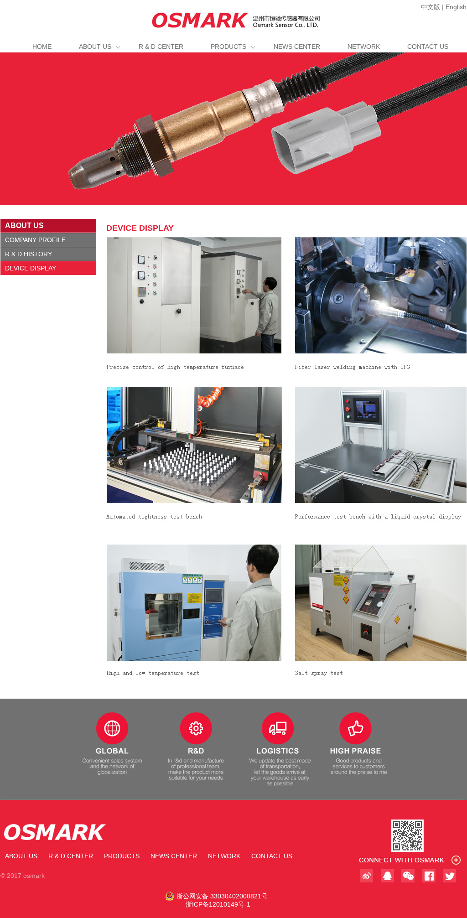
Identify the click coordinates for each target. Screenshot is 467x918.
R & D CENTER (161, 46)
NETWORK (364, 46)
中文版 (430, 6)
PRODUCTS (228, 46)
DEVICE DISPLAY (30, 268)
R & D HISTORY (28, 254)
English (456, 6)
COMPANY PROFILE (35, 240)
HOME (42, 46)
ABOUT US (95, 46)
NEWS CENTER (297, 46)
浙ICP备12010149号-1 (218, 904)
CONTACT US (427, 46)
